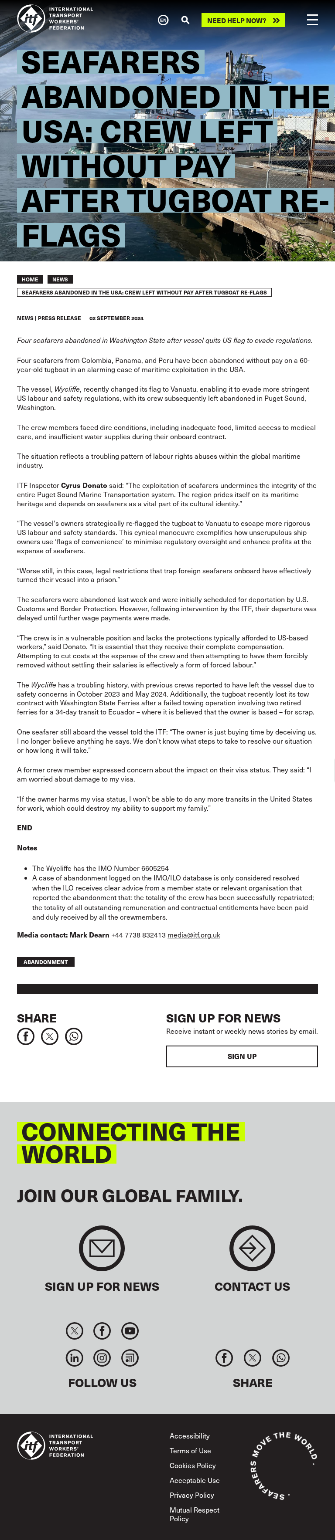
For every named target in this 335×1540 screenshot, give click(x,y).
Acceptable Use (195, 1480)
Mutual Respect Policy (194, 1514)
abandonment (46, 961)
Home (30, 279)
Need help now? (237, 20)
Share (37, 1017)
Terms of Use (190, 1450)
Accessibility (190, 1435)
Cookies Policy (193, 1465)
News (60, 279)
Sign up (242, 1056)
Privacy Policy (192, 1494)
